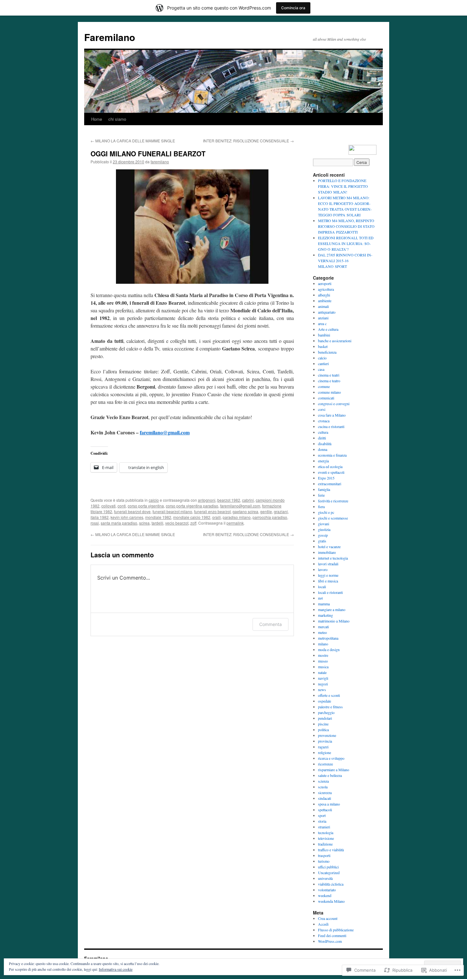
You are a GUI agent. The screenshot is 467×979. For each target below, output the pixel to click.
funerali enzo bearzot (212, 511)
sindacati (324, 798)
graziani (281, 511)
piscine (323, 723)
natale (322, 672)
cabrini (248, 500)
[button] (192, 226)
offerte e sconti (329, 695)
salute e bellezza (330, 775)
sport (322, 815)
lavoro (323, 569)
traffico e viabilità (331, 849)
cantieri (323, 363)
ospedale (324, 701)
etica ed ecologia (330, 466)
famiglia (324, 489)
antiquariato (326, 312)
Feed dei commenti (332, 935)
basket (323, 346)
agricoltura (326, 289)
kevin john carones (127, 517)
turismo (323, 861)
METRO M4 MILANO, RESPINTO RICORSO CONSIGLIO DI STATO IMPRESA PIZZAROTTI (346, 226)
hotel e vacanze (329, 546)
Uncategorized (329, 872)
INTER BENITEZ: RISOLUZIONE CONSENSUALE (248, 140)
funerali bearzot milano (172, 511)
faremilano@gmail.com (165, 432)
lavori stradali (328, 563)
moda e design (329, 649)
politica (323, 729)
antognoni (206, 500)
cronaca (323, 420)
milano (323, 643)
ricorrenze (325, 763)
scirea (144, 523)
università (325, 878)
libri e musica (328, 580)
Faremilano (109, 37)
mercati (323, 626)
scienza (323, 781)
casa (321, 369)
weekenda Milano (331, 901)
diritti (322, 437)
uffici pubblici (328, 866)
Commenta (270, 624)
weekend (324, 895)
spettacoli (325, 809)
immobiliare (327, 552)
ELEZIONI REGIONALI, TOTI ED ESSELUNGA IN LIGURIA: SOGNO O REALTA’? (346, 243)
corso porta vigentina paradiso (192, 505)
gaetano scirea (245, 511)
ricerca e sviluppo (331, 758)
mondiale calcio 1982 (191, 517)
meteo (322, 632)
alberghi (324, 294)
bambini (324, 334)
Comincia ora (293, 7)
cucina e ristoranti (331, 426)
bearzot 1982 (228, 500)
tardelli (157, 523)
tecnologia (325, 832)
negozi (323, 683)
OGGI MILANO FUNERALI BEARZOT (148, 153)
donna (322, 449)
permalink (235, 523)
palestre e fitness (330, 706)
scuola (323, 786)
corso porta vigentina (146, 505)
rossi (95, 523)
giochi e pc (326, 512)
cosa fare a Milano (332, 415)
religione (324, 752)
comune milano (329, 392)
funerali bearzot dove (132, 511)
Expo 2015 (326, 477)
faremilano (160, 161)
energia (323, 460)
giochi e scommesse (333, 517)
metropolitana (328, 638)
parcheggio (326, 712)
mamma (324, 603)
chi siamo (117, 119)
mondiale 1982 (158, 517)
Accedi (323, 924)
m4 (320, 598)
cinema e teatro (329, 380)
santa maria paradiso (119, 523)
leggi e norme (328, 575)
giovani (323, 523)
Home (96, 119)
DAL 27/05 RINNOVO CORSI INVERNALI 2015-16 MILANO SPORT (345, 260)
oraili (216, 517)
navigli (323, 678)
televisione (326, 838)
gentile (266, 511)
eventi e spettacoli (331, 472)
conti (122, 505)
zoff (193, 523)
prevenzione (327, 735)
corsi (321, 409)
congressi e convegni (333, 403)
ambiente (324, 300)
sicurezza (325, 792)
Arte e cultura (328, 329)
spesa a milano (329, 803)
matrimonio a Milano (333, 620)
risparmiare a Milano (333, 769)
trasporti (324, 855)
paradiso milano (237, 517)
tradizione (325, 843)
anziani (323, 317)
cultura (323, 432)
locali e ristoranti (330, 592)
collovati (108, 505)
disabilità (324, 443)
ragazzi (323, 746)
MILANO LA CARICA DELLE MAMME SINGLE (133, 140)
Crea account (327, 918)
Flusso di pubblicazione (336, 929)
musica (323, 666)
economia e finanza (332, 455)
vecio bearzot (176, 523)
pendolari (325, 718)
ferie (321, 495)
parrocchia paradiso (270, 517)
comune (324, 386)
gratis (322, 540)
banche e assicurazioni (334, 340)
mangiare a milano (331, 609)
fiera (321, 506)
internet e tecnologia (333, 558)
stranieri (324, 826)
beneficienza (327, 352)
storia (322, 821)
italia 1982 (100, 517)
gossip (323, 535)
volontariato (327, 889)
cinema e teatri (328, 374)
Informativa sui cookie (115, 969)
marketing (325, 615)
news (322, 689)
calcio (154, 500)
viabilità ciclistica (330, 884)
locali (322, 586)
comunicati (326, 397)
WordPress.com (330, 941)
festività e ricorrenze (333, 500)
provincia (325, 741)
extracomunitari (329, 483)
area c (322, 323)
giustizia (324, 529)
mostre (323, 655)
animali (323, 306)
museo (323, 660)
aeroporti (324, 283)
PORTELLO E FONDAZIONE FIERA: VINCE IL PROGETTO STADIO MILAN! (343, 186)
